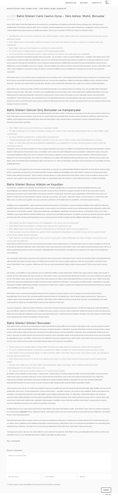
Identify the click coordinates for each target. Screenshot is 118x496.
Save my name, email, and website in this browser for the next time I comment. (34, 485)
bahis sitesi (24, 412)
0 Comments (40, 19)
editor (31, 19)
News (24, 19)
